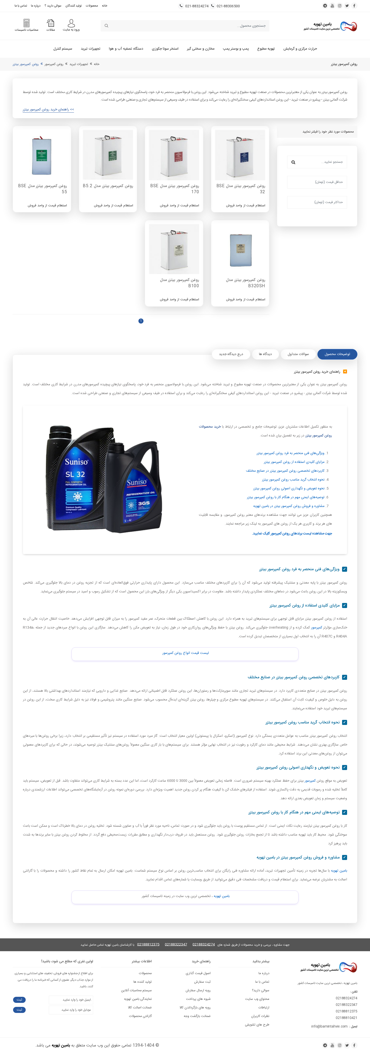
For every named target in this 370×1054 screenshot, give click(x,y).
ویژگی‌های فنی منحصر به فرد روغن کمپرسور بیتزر (290, 453)
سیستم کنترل (62, 49)
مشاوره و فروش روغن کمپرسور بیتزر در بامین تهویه (288, 506)
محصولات (92, 5)
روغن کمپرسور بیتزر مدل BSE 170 (174, 189)
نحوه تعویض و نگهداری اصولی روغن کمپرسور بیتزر (288, 489)
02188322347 (176, 944)
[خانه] (330, 26)
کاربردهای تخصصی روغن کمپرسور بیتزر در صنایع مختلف (285, 471)
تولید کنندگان (73, 5)
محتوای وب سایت (257, 999)
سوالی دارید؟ (260, 990)
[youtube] (332, 6)
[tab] (337, 354)
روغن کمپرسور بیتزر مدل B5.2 (108, 186)
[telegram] (325, 6)
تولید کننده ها (142, 982)
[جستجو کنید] (106, 25)
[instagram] (340, 6)
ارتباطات (263, 1007)
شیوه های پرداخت (198, 999)
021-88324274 (196, 6)
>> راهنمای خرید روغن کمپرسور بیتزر (48, 110)
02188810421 (346, 1018)
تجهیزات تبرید (90, 49)
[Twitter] (347, 1045)
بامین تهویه (339, 871)
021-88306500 (228, 6)
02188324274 (204, 944)
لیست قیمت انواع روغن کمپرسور (185, 653)
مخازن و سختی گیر (200, 49)
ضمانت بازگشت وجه (197, 1016)
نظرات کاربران (260, 1016)
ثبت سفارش (202, 982)
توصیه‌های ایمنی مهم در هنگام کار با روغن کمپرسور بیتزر (285, 497)
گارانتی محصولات (140, 1016)
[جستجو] (293, 162)
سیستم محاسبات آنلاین (136, 990)
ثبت (19, 1000)
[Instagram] (340, 1045)
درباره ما (36, 5)
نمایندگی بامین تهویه (138, 999)
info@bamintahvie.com (329, 1026)
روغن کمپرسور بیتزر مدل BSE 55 (42, 189)
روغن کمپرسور (54, 64)
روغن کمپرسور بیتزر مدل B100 (179, 283)
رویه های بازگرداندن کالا (194, 1007)
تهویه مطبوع (266, 49)
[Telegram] (325, 1045)
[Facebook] (354, 1045)
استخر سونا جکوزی (165, 49)
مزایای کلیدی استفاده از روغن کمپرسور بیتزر (294, 462)
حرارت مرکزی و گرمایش (300, 49)
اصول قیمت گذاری (198, 973)
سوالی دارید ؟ (53, 5)
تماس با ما (21, 5)
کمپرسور (316, 628)
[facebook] (354, 6)
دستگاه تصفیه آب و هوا (126, 49)
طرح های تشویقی (257, 1025)
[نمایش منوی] (71, 23)
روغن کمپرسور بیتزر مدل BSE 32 (240, 189)
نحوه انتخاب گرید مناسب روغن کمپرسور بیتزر (293, 480)
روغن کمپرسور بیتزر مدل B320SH (245, 283)
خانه (104, 5)
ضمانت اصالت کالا (140, 1007)
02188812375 (148, 944)
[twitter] (347, 6)
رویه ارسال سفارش (198, 990)
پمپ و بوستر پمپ (236, 49)
